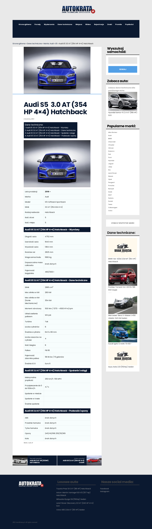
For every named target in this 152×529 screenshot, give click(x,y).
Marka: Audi (49, 43)
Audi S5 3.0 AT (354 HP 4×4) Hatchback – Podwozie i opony (51, 136)
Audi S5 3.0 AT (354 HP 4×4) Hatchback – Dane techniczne (51, 130)
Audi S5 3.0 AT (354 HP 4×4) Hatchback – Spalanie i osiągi (51, 133)
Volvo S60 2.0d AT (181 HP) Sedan (70, 509)
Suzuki (110, 201)
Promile (118, 24)
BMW (110, 139)
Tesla (110, 204)
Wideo (88, 24)
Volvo (110, 211)
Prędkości (129, 24)
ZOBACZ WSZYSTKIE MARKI (122, 223)
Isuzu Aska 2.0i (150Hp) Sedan (121, 367)
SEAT (110, 195)
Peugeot (111, 182)
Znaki (109, 24)
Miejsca (79, 24)
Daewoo (111, 151)
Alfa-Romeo (112, 132)
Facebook (104, 488)
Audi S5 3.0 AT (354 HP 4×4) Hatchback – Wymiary (47, 127)
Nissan (110, 176)
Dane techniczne (65, 24)
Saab (110, 192)
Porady (37, 24)
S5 (56, 43)
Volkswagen (112, 208)
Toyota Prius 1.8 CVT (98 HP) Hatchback (73, 488)
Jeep (110, 167)
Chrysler (111, 145)
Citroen (111, 148)
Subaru (110, 198)
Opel (110, 179)
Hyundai (111, 161)
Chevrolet (111, 142)
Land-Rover (112, 173)
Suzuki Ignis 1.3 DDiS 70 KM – (120, 343)
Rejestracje (99, 24)
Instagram (104, 491)
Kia (109, 170)
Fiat (109, 154)
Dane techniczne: (121, 232)
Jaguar (110, 164)
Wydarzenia (49, 24)
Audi (109, 136)
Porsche (111, 186)
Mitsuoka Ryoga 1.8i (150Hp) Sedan (71, 499)
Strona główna (25, 24)
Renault (111, 189)
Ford (109, 158)
